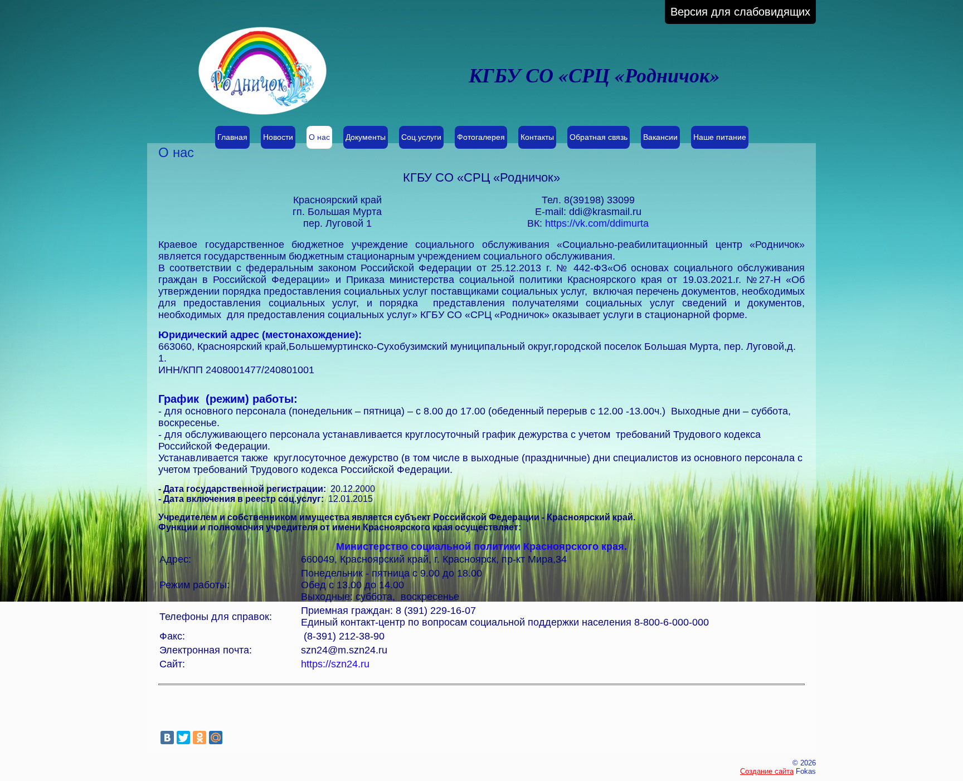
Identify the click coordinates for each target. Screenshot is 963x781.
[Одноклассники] (199, 737)
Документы (366, 137)
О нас (319, 137)
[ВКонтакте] (167, 737)
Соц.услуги (421, 137)
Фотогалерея (481, 137)
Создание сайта (767, 771)
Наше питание (719, 137)
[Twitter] (183, 737)
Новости (278, 137)
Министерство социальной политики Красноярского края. (481, 546)
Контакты (537, 137)
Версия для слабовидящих (740, 12)
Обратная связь (599, 137)
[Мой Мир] (215, 737)
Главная (232, 137)
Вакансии (660, 137)
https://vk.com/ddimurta (597, 223)
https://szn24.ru (335, 664)
